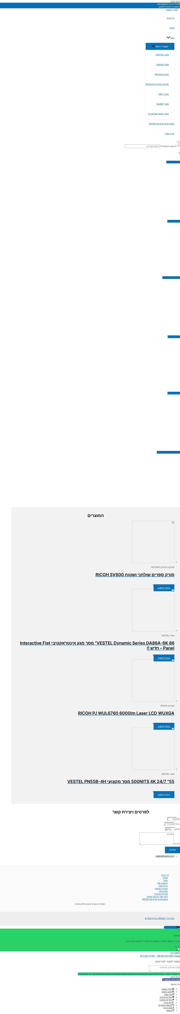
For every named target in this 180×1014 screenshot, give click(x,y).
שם (178, 819)
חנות (166, 880)
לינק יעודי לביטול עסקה (157, 896)
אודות (165, 878)
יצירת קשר (163, 886)
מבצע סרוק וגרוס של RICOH (155, 899)
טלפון (177, 829)
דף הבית (165, 875)
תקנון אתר (163, 891)
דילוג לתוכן (175, 1)
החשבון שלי (162, 883)
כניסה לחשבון (164, 587)
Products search (168, 146)
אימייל (177, 824)
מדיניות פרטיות (161, 894)
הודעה (177, 843)
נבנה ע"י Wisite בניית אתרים (159, 918)
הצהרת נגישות (161, 888)
